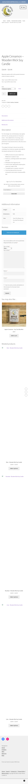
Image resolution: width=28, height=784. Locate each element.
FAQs (3, 751)
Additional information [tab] (8, 120)
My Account (4, 781)
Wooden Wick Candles (16, 20)
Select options (14, 468)
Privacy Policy (21, 771)
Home (4, 20)
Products (4, 749)
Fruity (24, 20)
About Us (4, 753)
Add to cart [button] (14, 335)
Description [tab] (5, 116)
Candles (8, 20)
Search (8, 771)
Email (5, 278)
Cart (21, 780)
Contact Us (14, 771)
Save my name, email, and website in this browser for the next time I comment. (14, 287)
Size (3, 86)
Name (5, 271)
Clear (19, 88)
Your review (7, 250)
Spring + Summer (14, 102)
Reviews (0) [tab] (4, 124)
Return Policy (5, 773)
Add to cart (12, 93)
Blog (3, 755)
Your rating (7, 246)
